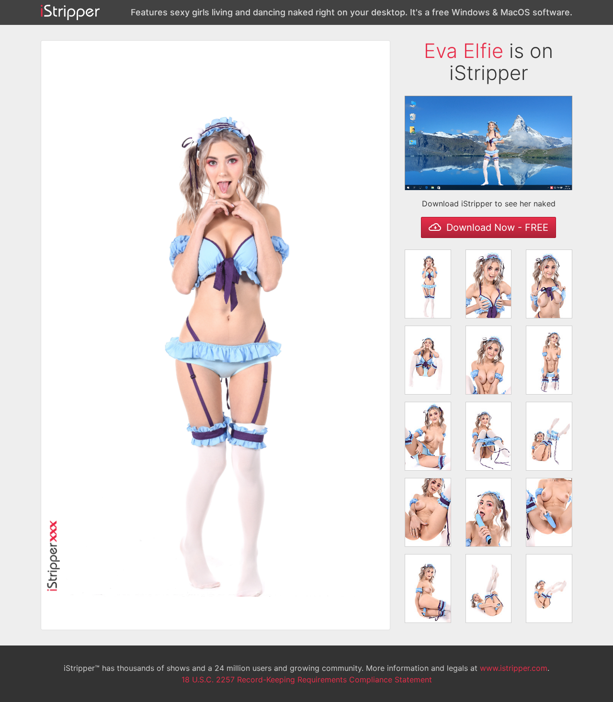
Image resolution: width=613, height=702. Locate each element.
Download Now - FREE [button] (495, 227)
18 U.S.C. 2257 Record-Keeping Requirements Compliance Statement (307, 679)
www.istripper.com (513, 668)
